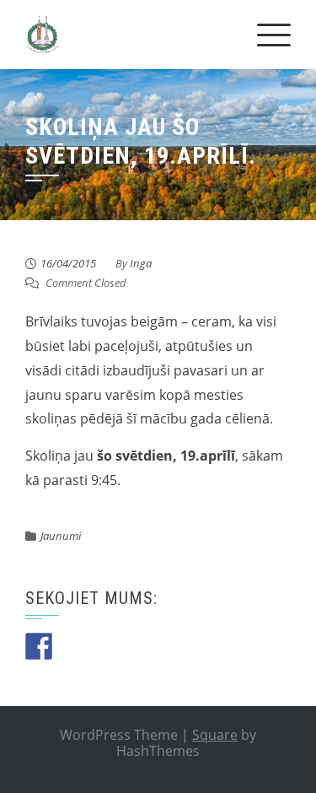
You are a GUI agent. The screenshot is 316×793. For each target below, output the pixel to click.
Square (215, 735)
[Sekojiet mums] (38, 646)
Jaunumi (60, 535)
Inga (141, 263)
